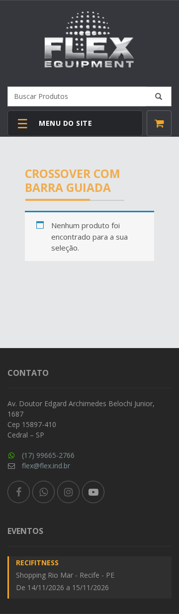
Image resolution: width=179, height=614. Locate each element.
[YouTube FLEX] (93, 492)
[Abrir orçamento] (159, 123)
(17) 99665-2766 (48, 455)
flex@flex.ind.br (46, 465)
